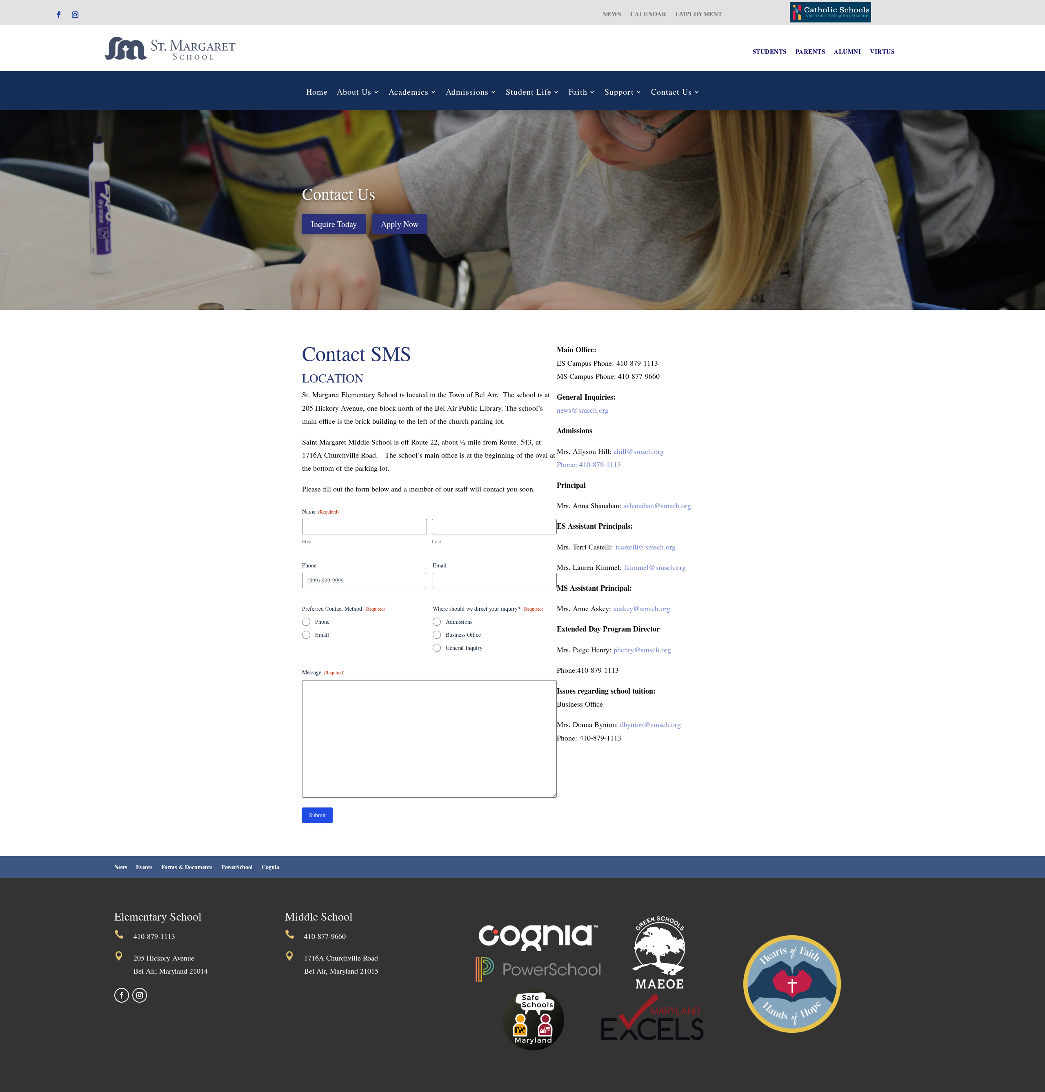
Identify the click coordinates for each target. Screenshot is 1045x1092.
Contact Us (671, 93)
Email (322, 634)
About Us (354, 93)
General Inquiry (464, 648)
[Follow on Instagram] (75, 14)
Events (144, 867)
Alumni (847, 52)
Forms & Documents (186, 867)
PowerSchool (237, 867)
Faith (578, 93)
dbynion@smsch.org (650, 724)
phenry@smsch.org (642, 649)
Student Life (528, 93)
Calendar (648, 14)
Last (436, 541)
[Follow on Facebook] (58, 14)
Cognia (270, 867)
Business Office (463, 634)
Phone (322, 621)
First (307, 541)
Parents (810, 52)
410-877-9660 (325, 936)
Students (770, 52)
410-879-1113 (154, 936)
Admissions (467, 93)
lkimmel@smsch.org (655, 567)
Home (317, 93)
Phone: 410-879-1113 (589, 464)
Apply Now (399, 223)
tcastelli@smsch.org (646, 547)
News (612, 14)
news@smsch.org (583, 410)
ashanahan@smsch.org (657, 505)
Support (619, 93)
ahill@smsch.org (637, 451)
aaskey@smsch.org (642, 608)
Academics (409, 93)
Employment (699, 14)
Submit (317, 815)
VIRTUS (882, 52)
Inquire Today (334, 223)
